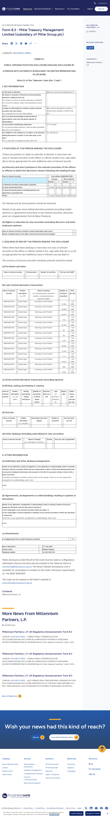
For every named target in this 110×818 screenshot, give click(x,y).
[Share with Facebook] (21, 43)
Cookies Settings (76, 813)
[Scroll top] (102, 749)
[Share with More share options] (35, 43)
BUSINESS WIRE (22, 53)
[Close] (107, 814)
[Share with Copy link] (30, 43)
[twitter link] (86, 808)
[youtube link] (96, 808)
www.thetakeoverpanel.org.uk (17, 582)
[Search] (95, 3)
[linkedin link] (91, 808)
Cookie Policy (54, 814)
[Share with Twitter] (16, 43)
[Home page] (11, 8)
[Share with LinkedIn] (11, 43)
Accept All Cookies (93, 813)
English (90, 48)
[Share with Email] (26, 43)
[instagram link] (106, 808)
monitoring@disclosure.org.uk (16, 566)
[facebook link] (101, 808)
